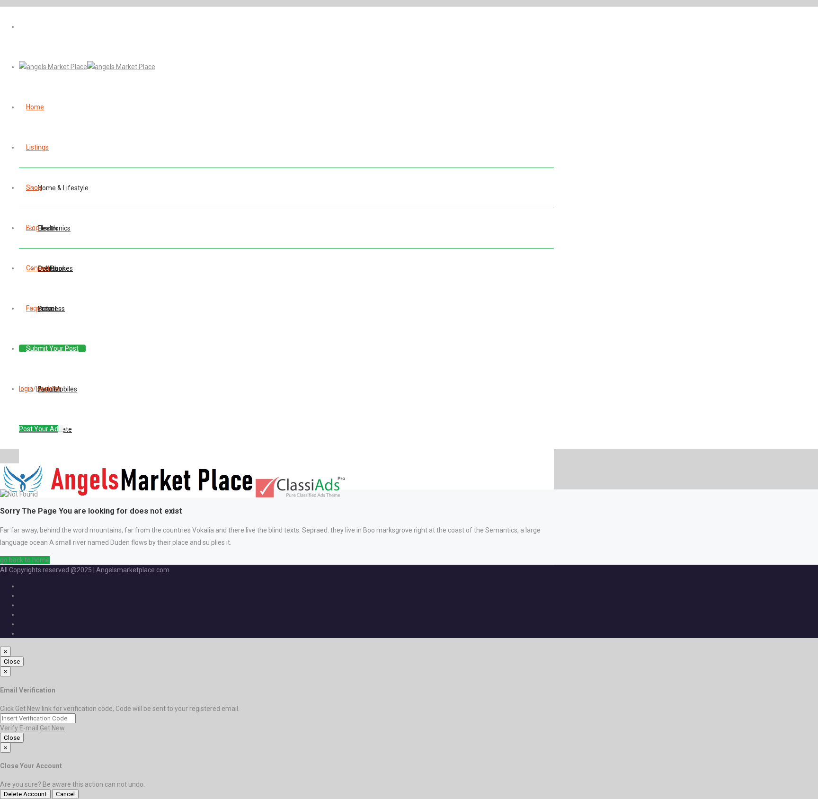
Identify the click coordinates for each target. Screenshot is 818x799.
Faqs (33, 308)
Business (51, 308)
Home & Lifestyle (63, 188)
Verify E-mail (19, 728)
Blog (32, 227)
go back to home (25, 560)
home (35, 107)
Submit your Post (52, 348)
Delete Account (25, 794)
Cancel (65, 794)
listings (37, 147)
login (26, 388)
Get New (52, 728)
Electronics (54, 228)
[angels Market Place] (87, 67)
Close (12, 661)
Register (48, 388)
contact (38, 268)
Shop (34, 187)
